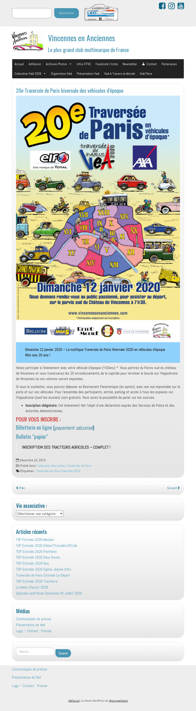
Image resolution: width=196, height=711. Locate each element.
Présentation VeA (88, 73)
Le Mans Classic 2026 (32, 587)
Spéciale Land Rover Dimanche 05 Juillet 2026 (49, 593)
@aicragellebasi (118, 700)
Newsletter (130, 64)
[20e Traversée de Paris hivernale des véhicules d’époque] (98, 219)
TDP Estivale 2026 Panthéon (36, 551)
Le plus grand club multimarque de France (88, 49)
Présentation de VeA (30, 624)
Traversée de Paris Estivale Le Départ (43, 575)
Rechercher (66, 13)
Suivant (172, 488)
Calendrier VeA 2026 (28, 73)
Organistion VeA (61, 73)
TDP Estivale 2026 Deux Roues (38, 557)
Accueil (19, 64)
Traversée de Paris (79, 466)
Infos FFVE (84, 64)
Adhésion (35, 64)
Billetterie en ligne (34, 427)
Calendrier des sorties (51, 466)
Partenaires (169, 64)
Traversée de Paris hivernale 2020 (58, 471)
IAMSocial (74, 700)
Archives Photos (56, 64)
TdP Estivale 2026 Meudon (35, 539)
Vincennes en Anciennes (81, 37)
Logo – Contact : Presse (33, 630)
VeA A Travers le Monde (119, 73)
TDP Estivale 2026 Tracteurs (37, 581)
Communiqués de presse (33, 618)
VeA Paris (146, 73)
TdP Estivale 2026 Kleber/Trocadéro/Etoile (46, 545)
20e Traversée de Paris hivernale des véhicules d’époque (69, 90)
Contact (152, 64)
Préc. (22, 488)
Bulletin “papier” (32, 436)
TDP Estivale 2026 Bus (32, 563)
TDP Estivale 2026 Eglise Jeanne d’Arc (43, 569)
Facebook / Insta (107, 64)
